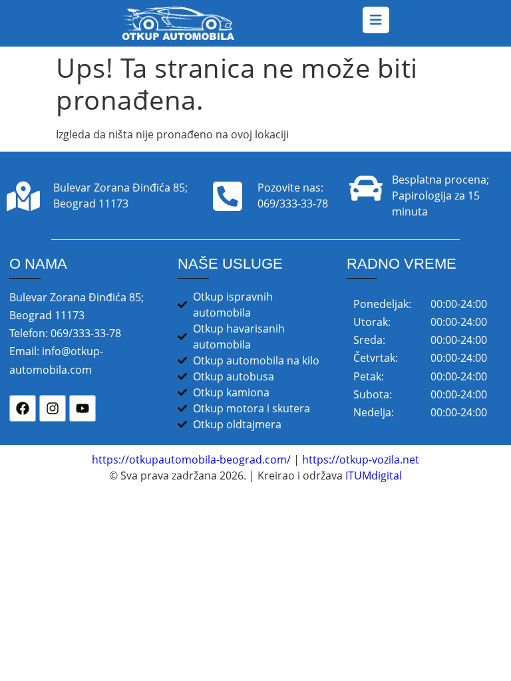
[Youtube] (82, 408)
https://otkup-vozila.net (360, 459)
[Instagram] (52, 408)
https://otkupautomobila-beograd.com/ (191, 459)
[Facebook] (22, 408)
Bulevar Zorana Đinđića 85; (120, 187)
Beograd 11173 (90, 203)
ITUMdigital (373, 475)
